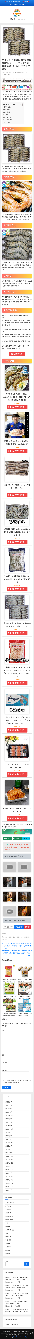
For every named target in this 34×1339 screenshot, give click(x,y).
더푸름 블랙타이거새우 (9, 937)
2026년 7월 (8, 1105)
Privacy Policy (13, 4)
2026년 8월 (8, 1102)
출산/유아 (8, 1247)
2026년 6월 (8, 1108)
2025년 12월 (9, 1129)
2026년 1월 (8, 1125)
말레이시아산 (19, 937)
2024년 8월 (9, 1170)
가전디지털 (8, 1206)
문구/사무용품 (9, 1216)
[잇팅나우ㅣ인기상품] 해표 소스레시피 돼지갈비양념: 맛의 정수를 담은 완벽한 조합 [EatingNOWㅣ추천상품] (16, 1296)
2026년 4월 (9, 1115)
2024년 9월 (9, 1166)
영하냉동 (7, 939)
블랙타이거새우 (26, 937)
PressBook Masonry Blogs (20, 1336)
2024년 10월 (9, 1163)
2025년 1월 (8, 1153)
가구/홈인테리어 (9, 1203)
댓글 (4, 1030)
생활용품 (7, 1226)
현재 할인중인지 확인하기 (17, 407)
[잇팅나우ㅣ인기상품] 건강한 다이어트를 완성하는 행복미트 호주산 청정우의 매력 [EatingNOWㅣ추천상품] (16, 1288)
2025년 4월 (9, 1142)
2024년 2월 (8, 1190)
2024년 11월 (9, 1159)
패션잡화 (7, 1253)
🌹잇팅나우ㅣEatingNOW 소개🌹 (13, 1)
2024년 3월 (9, 1187)
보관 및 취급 (7, 117)
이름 (4, 1055)
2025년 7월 (8, 1132)
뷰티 (6, 1223)
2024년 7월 (8, 1173)
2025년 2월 (8, 1149)
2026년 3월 (8, 1119)
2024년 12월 (9, 1156)
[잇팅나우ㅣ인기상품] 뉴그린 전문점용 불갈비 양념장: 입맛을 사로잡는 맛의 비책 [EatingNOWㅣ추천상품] (16, 1280)
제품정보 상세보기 (17, 354)
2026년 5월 (8, 1112)
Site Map (21, 4)
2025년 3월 (8, 1146)
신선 (3, 939)
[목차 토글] (20, 104)
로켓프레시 (8, 1213)
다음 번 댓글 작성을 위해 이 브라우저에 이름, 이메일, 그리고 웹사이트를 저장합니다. (16, 1081)
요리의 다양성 (8, 112)
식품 (5, 933)
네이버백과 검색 (8, 838)
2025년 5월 (8, 1139)
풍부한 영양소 (7, 107)
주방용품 (7, 1243)
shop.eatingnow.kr (21, 72)
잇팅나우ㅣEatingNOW (17, 19)
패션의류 (7, 1250)
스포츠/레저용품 (9, 1230)
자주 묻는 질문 (8, 119)
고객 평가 (6, 114)
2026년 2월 (8, 1122)
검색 (6, 1261)
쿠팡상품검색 (19, 927)
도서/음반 (8, 1209)
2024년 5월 (9, 1180)
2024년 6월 (9, 1176)
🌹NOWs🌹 (26, 1)
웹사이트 (4, 1070)
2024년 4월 (9, 1183)
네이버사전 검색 (17, 838)
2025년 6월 (8, 1136)
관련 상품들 (7, 122)
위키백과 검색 (26, 838)
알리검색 (27, 927)
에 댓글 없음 (7, 75)
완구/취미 (8, 1236)
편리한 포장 (7, 109)
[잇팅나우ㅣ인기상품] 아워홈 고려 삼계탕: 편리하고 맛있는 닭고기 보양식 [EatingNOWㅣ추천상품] (16, 1304)
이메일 (4, 1062)
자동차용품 (8, 1240)
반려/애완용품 (9, 1219)
